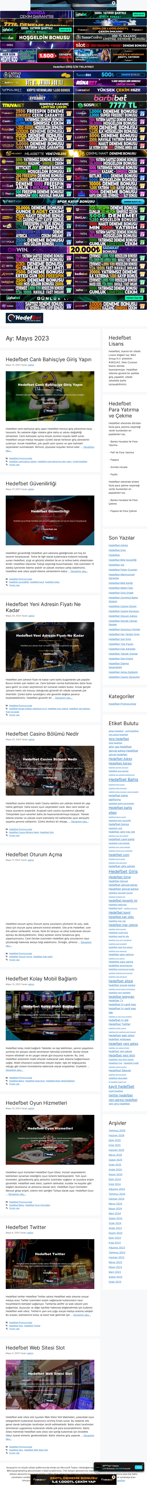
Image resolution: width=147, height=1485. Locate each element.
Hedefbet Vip (116, 564)
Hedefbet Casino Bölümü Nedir (42, 734)
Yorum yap (14, 464)
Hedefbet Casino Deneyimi (124, 677)
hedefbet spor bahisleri (119, 992)
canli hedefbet (132, 731)
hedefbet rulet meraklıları (118, 977)
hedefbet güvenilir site (117, 897)
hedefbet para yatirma (121, 954)
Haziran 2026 (116, 1135)
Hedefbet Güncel (118, 881)
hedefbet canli (115, 828)
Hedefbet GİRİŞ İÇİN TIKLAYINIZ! (73, 66)
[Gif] (73, 153)
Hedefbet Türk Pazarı (121, 644)
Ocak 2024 (115, 1223)
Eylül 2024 (115, 1184)
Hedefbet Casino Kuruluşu (124, 611)
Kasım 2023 (115, 1233)
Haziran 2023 (116, 1257)
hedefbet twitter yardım (117, 1028)
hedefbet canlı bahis (122, 839)
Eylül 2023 (115, 1242)
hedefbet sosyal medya (122, 985)
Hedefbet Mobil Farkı (121, 588)
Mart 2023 (115, 1272)
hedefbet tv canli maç (122, 1004)
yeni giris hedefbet (119, 1103)
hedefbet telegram (121, 996)
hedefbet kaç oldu (121, 917)
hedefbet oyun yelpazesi (118, 951)
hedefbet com (119, 855)
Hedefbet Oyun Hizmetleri (36, 1103)
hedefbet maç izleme (58, 708)
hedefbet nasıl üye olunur (121, 947)
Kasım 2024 (115, 1174)
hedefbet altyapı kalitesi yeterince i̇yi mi (28, 708)
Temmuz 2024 (117, 1194)
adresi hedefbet (116, 731)
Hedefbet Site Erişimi (121, 658)
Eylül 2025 (115, 1145)
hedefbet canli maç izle (122, 831)
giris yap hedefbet (120, 746)
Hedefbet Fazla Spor (35, 1081)
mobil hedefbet (80, 461)
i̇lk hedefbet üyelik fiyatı (117, 1082)
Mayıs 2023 (115, 1262)
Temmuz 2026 (117, 1130)
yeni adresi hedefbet (123, 1100)
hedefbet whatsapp (120, 1039)
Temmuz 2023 (117, 1252)
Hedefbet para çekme (121, 961)
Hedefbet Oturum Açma (34, 854)
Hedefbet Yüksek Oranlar (123, 653)
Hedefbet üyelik (131, 1063)
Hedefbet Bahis (16, 1081)
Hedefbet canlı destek (119, 843)
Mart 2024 (115, 1213)
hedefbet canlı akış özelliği (118, 836)
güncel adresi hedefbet (123, 750)
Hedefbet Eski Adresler (122, 648)
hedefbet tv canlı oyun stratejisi (120, 1017)
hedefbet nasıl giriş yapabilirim (120, 940)
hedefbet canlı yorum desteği (119, 847)
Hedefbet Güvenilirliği (31, 483)
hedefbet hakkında (117, 904)
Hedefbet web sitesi (43, 956)
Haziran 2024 (116, 1198)
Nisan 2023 (115, 1267)
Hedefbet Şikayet (120, 1070)
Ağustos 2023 (117, 1247)
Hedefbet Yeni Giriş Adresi (121, 1059)
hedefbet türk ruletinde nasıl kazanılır (122, 1032)
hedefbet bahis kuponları (118, 788)
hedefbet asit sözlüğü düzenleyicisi (122, 775)
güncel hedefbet (118, 754)
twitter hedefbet (121, 1095)
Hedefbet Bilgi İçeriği (121, 583)
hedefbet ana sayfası (118, 771)
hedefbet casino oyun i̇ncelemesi (121, 851)
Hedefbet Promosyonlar (20, 458)
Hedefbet (114, 555)
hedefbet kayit (37, 582)
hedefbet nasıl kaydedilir (118, 944)
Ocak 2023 (115, 1281)
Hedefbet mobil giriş (118, 932)
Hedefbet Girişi (120, 877)
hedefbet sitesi (52, 582)
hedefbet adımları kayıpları (118, 767)
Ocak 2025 (115, 1164)
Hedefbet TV (116, 1000)
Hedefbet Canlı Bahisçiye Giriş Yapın (48, 359)
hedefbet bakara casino (117, 817)
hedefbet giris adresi (122, 866)
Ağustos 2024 (117, 1189)
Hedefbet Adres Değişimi (123, 672)
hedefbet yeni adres (123, 1043)
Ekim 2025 (115, 1140)
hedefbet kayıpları (130, 908)
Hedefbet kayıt (119, 912)
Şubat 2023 (115, 1276)
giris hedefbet (119, 739)
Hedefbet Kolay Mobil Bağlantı (41, 979)
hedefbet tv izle (118, 1020)
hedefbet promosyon (121, 965)
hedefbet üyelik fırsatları (118, 1067)
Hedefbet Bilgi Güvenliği (123, 560)
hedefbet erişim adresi (117, 859)
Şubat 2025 (115, 1159)
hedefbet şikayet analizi (117, 1075)
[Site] (36, 113)
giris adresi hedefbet (118, 734)
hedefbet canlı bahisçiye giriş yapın (54, 461)
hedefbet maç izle (117, 921)
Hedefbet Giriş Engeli (121, 592)
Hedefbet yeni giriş (122, 1055)
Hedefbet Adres (120, 759)
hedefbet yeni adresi (120, 1051)
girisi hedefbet (115, 743)
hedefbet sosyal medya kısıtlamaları (122, 989)
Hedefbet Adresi (118, 545)
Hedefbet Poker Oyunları (123, 569)
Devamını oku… (79, 571)
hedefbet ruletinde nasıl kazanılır (121, 973)
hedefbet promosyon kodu (121, 969)
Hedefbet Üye (115, 1063)
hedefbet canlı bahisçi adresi (23, 461)
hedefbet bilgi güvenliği (120, 820)
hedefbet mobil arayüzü (117, 929)
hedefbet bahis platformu (118, 797)
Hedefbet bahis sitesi (120, 810)
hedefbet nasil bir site (119, 936)
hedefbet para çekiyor (117, 958)
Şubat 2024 (115, 1218)
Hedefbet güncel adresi (124, 889)
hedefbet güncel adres (123, 885)
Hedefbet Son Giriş (120, 639)
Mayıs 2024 (115, 1203)
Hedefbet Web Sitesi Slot (35, 1348)
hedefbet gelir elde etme (118, 863)
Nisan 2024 (115, 1208)
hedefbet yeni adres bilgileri (119, 1048)
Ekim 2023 (115, 1237)
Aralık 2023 (115, 1228)
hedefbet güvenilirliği (19, 582)
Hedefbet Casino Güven (123, 606)
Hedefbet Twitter (26, 1227)
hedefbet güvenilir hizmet (121, 893)
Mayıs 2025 (115, 1155)
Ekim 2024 (115, 1179)
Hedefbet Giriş (47, 832)
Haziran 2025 (116, 1150)
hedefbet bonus (119, 824)
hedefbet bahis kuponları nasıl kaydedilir (124, 792)
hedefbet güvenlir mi (123, 900)
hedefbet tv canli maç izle (122, 1010)
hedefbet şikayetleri (118, 1078)
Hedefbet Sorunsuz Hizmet (124, 629)
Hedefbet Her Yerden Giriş (124, 634)
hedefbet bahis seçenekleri (121, 803)
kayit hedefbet (121, 1086)
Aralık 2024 (115, 1169)
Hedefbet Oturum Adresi (123, 616)
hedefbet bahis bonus (117, 785)
